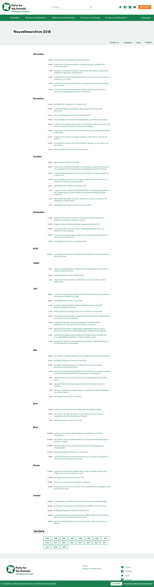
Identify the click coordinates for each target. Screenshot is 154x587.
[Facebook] (125, 7)
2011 (104, 543)
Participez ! (144, 7)
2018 (47, 543)
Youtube (128, 567)
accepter (116, 583)
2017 (55, 543)
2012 (96, 543)
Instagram (128, 580)
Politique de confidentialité (91, 569)
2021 (89, 538)
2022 (80, 538)
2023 (72, 538)
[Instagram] (130, 7)
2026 (47, 538)
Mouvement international (63, 18)
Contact (85, 566)
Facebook (128, 571)
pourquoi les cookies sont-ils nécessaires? (138, 584)
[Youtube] (135, 7)
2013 (88, 543)
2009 (55, 547)
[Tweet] (120, 7)
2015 (71, 543)
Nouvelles (14, 18)
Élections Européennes (35, 18)
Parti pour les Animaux (90, 18)
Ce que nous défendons (115, 18)
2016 (63, 543)
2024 (64, 538)
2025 (55, 538)
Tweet (127, 576)
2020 (97, 538)
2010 (47, 547)
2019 (105, 538)
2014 (80, 543)
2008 (64, 547)
